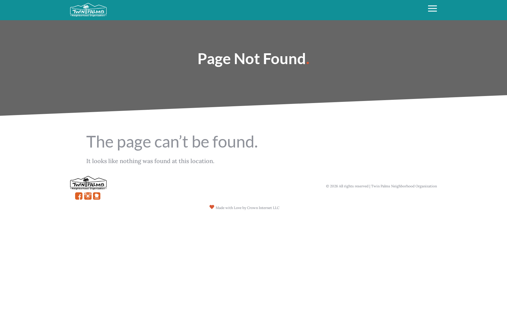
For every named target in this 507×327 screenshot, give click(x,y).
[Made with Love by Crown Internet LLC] (211, 207)
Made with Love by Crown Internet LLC (247, 208)
